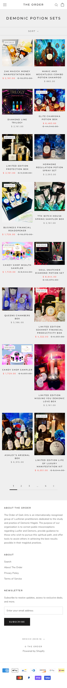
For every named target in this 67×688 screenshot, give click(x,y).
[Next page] (54, 486)
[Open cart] (62, 4)
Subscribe (17, 621)
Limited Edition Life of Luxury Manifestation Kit (49, 463)
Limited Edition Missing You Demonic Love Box (50, 398)
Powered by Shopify (33, 651)
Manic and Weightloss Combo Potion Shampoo (49, 74)
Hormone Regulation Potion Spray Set (49, 167)
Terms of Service (13, 578)
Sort (32, 31)
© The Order (33, 646)
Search (7, 561)
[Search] (56, 4)
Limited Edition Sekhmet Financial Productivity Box (49, 329)
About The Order (13, 567)
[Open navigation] (5, 4)
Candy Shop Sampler (17, 370)
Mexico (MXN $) (32, 639)
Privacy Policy (11, 573)
